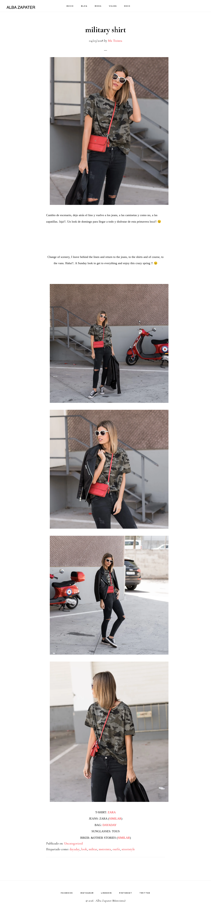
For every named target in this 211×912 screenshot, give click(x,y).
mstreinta (105, 849)
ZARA (112, 812)
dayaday (75, 849)
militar (93, 849)
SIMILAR (115, 818)
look (84, 849)
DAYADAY (110, 825)
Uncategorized (73, 843)
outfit (116, 849)
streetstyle (128, 849)
